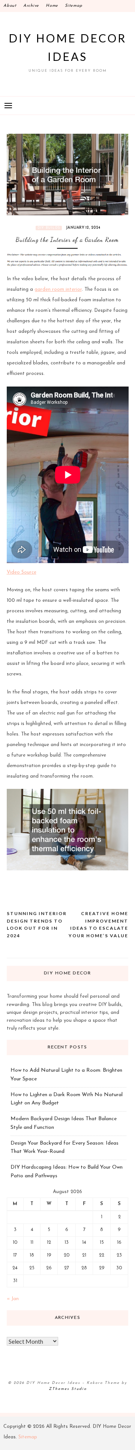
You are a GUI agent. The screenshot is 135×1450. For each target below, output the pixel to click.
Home (52, 6)
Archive (31, 6)
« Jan (13, 1298)
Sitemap (73, 6)
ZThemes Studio (68, 1389)
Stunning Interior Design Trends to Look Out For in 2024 (37, 924)
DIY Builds (49, 228)
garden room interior (58, 289)
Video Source (21, 572)
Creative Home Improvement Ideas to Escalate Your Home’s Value (98, 924)
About (9, 6)
